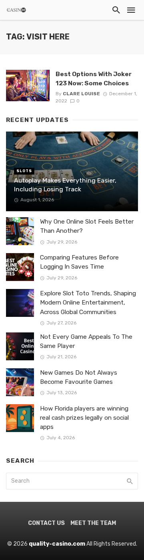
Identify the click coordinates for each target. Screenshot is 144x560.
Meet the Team (93, 523)
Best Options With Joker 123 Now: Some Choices (94, 78)
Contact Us (46, 523)
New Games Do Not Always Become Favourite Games (78, 377)
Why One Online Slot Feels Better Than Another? (87, 226)
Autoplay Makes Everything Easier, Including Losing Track (65, 185)
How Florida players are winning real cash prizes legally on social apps (84, 417)
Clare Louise (81, 93)
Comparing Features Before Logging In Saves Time (79, 262)
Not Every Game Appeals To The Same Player (86, 341)
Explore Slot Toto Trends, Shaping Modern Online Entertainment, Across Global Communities (88, 302)
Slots (24, 171)
